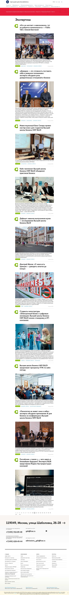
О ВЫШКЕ (7, 554)
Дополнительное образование (26, 568)
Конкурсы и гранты (39, 566)
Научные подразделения (40, 556)
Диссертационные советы (41, 561)
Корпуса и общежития (9, 563)
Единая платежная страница (10, 581)
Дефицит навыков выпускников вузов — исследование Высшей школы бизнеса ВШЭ (35, 220)
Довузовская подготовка (25, 557)
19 (50, 512)
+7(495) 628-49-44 (14, 541)
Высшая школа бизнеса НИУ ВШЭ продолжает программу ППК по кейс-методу (35, 367)
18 (48, 512)
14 (40, 512)
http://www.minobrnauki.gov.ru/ (10, 587)
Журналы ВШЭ (54, 565)
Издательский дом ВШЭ (56, 557)
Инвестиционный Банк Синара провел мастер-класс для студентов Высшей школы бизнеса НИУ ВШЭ (35, 127)
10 (32, 512)
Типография (54, 561)
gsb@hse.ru (30, 531)
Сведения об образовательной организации (10, 576)
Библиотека (54, 556)
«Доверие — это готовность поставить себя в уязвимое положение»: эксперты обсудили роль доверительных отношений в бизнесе (35, 74)
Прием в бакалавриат (24, 561)
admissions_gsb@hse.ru (35, 540)
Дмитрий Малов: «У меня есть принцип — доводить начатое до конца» (33, 266)
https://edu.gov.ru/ (29, 587)
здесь (60, 592)
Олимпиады (23, 559)
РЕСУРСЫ (54, 554)
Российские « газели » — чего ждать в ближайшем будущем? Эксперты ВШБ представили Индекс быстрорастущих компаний (35, 462)
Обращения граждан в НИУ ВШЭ (10, 566)
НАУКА (37, 554)
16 (44, 512)
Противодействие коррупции (10, 570)
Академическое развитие (40, 565)
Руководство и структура (9, 557)
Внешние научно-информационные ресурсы (42, 569)
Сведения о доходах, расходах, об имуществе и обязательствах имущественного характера (11, 573)
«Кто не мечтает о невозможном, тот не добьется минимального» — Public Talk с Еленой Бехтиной (35, 27)
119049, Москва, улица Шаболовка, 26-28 (33, 523)
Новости (53, 11)
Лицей (22, 556)
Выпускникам (38, 6)
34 (19, 514)
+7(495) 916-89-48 (14, 532)
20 (16, 514)
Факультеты (38, 11)
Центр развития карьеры (25, 570)
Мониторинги (38, 559)
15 (42, 512)
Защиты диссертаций (40, 563)
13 (38, 512)
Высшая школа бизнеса (19, 2)
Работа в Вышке (7, 583)
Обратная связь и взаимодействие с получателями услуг (27, 576)
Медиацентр (54, 563)
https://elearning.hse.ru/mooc (52, 587)
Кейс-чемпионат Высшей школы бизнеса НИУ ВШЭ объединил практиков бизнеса (33, 170)
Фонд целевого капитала (9, 568)
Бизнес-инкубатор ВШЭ (25, 572)
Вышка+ (22, 563)
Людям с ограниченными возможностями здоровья (12, 579)
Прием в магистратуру (25, 565)
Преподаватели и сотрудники (10, 561)
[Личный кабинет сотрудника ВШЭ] (59, 2)
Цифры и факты (7, 556)
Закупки (6, 565)
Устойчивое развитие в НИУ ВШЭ (11, 559)
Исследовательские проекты (41, 557)
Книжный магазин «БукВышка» (57, 559)
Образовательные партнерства (26, 574)
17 (46, 512)
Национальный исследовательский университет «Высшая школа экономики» (20, 11)
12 (36, 512)
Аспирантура (23, 566)
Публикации (54, 566)
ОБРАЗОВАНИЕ (24, 554)
